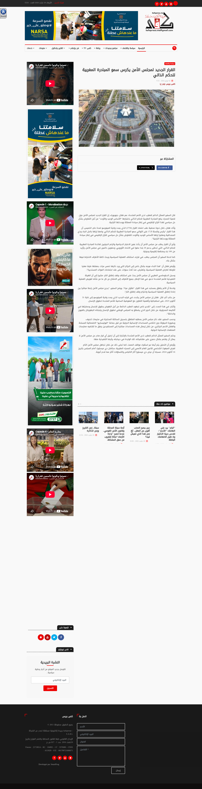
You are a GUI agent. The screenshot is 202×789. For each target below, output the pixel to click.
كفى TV (87, 48)
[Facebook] (156, 3)
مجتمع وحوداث (111, 48)
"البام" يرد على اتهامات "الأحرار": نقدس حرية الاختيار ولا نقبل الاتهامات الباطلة (166, 434)
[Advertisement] (126, 194)
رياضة (97, 48)
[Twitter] (161, 3)
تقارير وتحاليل (57, 48)
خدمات (30, 48)
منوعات (42, 48)
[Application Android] (170, 3)
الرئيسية (141, 48)
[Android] (70, 758)
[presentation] (80, 404)
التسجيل (50, 688)
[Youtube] (166, 3)
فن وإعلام (74, 48)
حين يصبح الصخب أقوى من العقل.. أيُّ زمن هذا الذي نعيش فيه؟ (140, 432)
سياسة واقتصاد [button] (128, 48)
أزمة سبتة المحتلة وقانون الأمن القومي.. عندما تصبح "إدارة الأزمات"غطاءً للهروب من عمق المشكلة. (113, 434)
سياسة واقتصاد (170, 63)
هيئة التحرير (59, 2)
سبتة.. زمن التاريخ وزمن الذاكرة (90, 429)
